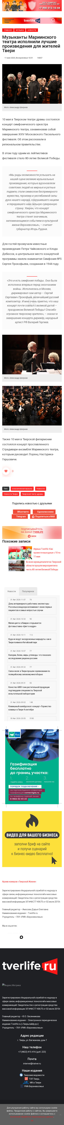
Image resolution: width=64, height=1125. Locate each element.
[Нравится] (6, 471)
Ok (32, 1120)
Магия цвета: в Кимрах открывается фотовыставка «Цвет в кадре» (24, 625)
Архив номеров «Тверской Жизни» (19, 881)
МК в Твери (35, 1082)
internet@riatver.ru (32, 1063)
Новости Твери (11, 494)
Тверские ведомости (34, 1075)
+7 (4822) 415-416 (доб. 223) (32, 1052)
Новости (32, 30)
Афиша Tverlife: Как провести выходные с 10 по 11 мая (46, 553)
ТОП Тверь (34, 1079)
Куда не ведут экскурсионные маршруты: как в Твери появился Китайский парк (29, 641)
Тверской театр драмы (32, 494)
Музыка (20, 30)
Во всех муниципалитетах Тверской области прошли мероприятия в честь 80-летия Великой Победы (43, 566)
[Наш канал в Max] (21, 938)
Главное (8, 30)
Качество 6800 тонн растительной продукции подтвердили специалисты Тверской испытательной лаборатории (29, 690)
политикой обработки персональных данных (31, 1116)
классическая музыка (22, 489)
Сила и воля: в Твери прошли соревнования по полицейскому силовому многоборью (29, 673)
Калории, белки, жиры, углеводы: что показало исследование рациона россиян (29, 657)
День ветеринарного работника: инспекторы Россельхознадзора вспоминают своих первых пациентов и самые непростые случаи (30, 607)
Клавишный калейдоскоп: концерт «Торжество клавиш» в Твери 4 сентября (29, 708)
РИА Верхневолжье (34, 1086)
